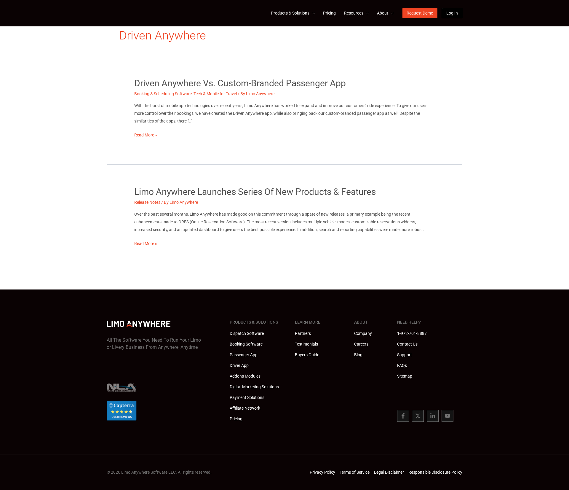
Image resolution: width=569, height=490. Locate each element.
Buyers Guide (307, 354)
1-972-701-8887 (412, 333)
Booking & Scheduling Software (163, 93)
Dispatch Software (247, 333)
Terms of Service (355, 472)
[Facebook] (403, 416)
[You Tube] (447, 416)
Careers (361, 344)
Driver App (239, 365)
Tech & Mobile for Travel (215, 93)
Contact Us (407, 344)
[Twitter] (418, 416)
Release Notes (147, 202)
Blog (358, 354)
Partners (303, 333)
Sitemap (404, 376)
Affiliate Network (245, 408)
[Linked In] (433, 416)
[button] (312, 13)
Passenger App (244, 354)
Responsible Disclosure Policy (435, 472)
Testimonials (306, 344)
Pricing (236, 418)
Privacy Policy (322, 472)
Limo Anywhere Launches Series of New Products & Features (255, 192)
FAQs (402, 365)
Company (363, 333)
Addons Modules (245, 376)
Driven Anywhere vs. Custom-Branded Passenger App (240, 83)
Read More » (145, 135)
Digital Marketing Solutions (254, 386)
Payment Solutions (247, 397)
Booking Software (246, 344)
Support (404, 354)
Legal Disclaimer (389, 472)
